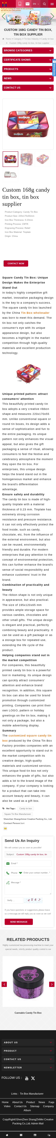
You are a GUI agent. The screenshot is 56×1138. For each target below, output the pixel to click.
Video (7, 1106)
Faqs (51, 1102)
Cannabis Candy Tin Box (28, 1012)
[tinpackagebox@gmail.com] (5, 828)
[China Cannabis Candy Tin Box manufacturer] (28, 981)
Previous (4, 984)
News (42, 1102)
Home (8, 39)
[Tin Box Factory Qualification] (28, 16)
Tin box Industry (31, 39)
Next (51, 984)
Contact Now (16, 263)
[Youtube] (27, 1078)
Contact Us (20, 1106)
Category (18, 39)
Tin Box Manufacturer (31, 1093)
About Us (17, 1102)
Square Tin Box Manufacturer (17, 814)
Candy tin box (47, 39)
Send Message (18, 922)
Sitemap (34, 1106)
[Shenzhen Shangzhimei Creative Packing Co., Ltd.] (4, 4)
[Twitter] (33, 1078)
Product (30, 1102)
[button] (24, 22)
